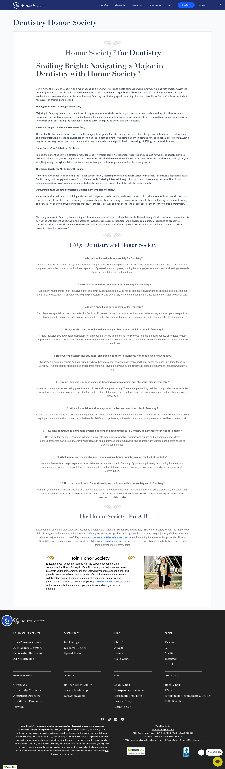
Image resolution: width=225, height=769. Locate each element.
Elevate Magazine (74, 695)
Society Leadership (76, 690)
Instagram (171, 658)
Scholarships (120, 5)
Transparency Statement (129, 690)
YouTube (170, 653)
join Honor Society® (108, 581)
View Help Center (163, 726)
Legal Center (122, 684)
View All (18, 706)
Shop (169, 5)
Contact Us (198, 740)
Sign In (202, 5)
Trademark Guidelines (128, 695)
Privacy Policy (123, 701)
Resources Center (75, 647)
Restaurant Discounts (26, 695)
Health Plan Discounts (27, 701)
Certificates (20, 684)
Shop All (119, 642)
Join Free (186, 5)
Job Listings (71, 642)
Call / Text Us (173, 701)
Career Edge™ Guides (27, 690)
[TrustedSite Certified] (136, 751)
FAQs (168, 690)
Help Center (172, 684)
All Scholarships (23, 658)
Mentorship (137, 5)
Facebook (171, 642)
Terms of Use (122, 706)
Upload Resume (74, 653)
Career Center (155, 5)
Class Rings (121, 658)
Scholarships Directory (27, 647)
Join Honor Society (115, 541)
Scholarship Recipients (27, 653)
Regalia (118, 647)
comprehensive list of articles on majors (109, 537)
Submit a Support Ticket (163, 729)
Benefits (104, 5)
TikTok (169, 664)
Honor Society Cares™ (78, 684)
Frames (118, 653)
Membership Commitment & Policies (188, 695)
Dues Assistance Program (29, 642)
